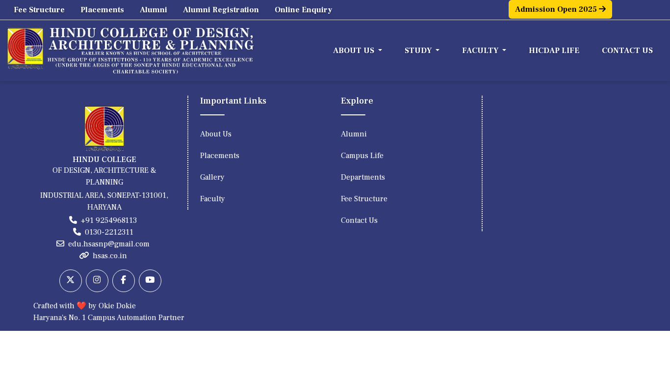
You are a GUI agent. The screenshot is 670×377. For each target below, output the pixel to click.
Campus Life (362, 156)
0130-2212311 (109, 232)
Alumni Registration (221, 10)
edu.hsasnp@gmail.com (109, 244)
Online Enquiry (303, 10)
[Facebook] (123, 280)
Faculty (212, 199)
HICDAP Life (554, 50)
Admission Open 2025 (557, 9)
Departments (363, 177)
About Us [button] (354, 50)
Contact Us (627, 50)
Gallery (212, 177)
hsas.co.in (110, 256)
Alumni (153, 10)
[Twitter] (70, 280)
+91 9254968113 (109, 220)
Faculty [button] (481, 50)
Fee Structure (39, 10)
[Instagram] (97, 280)
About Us (216, 134)
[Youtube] (150, 280)
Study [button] (419, 50)
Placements (102, 10)
